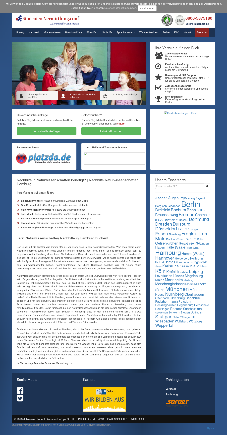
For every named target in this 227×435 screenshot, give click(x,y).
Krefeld (172, 271)
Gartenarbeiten (52, 32)
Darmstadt (171, 219)
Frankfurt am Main (182, 236)
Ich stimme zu (147, 8)
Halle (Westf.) (193, 247)
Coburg (159, 220)
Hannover (164, 257)
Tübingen (185, 317)
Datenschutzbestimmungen (120, 7)
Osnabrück (193, 297)
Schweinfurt (161, 312)
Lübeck (178, 275)
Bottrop (201, 210)
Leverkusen (163, 275)
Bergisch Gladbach (167, 206)
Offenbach (162, 298)
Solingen (197, 312)
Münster (196, 289)
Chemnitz (202, 214)
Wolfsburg (181, 321)
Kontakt (188, 32)
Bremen (186, 214)
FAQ (176, 32)
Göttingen (202, 243)
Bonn (191, 209)
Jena (158, 266)
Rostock (176, 308)
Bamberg (189, 198)
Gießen (190, 243)
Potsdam (184, 301)
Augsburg (176, 197)
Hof (191, 262)
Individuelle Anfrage (46, 131)
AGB (101, 419)
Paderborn (162, 301)
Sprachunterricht (126, 32)
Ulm (194, 317)
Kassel (184, 265)
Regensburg (185, 305)
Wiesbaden (164, 320)
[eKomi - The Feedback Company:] (167, 19)
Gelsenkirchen (166, 243)
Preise (166, 32)
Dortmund (199, 219)
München (177, 289)
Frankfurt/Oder (174, 239)
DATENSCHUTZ (117, 419)
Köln (160, 271)
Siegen (185, 312)
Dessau (183, 220)
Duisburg (181, 223)
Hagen (160, 247)
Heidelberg (182, 258)
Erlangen (193, 229)
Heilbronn (196, 258)
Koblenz (202, 266)
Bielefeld (162, 209)
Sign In (211, 428)
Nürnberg (174, 294)
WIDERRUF (137, 419)
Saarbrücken (192, 308)
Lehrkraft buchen (111, 131)
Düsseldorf (166, 228)
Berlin (190, 203)
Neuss (160, 294)
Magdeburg (194, 275)
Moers (189, 284)
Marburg (188, 280)
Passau (174, 301)
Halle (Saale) (176, 247)
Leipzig (196, 271)
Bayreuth (201, 198)
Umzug (20, 32)
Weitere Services (148, 32)
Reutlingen (162, 309)
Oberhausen (194, 294)
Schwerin (174, 312)
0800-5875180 (198, 18)
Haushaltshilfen (73, 32)
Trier (176, 317)
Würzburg (195, 321)
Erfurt (182, 228)
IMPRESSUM (86, 419)
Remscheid (201, 305)
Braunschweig (166, 214)
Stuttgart (164, 316)
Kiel (193, 265)
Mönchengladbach (170, 283)
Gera (182, 243)
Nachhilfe (107, 32)
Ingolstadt (200, 262)
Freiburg (190, 238)
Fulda (200, 239)
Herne (169, 261)
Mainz (159, 279)
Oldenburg (177, 297)
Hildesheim (181, 262)
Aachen (161, 197)
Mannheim (174, 279)
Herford (159, 262)
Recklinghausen (165, 305)
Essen (161, 233)
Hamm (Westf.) (193, 253)
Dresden (163, 224)
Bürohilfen (91, 32)
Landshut (183, 272)
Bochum (178, 209)
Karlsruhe (170, 265)
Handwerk (34, 32)
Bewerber (202, 32)
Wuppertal (164, 325)
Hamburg (168, 252)
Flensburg (175, 234)
